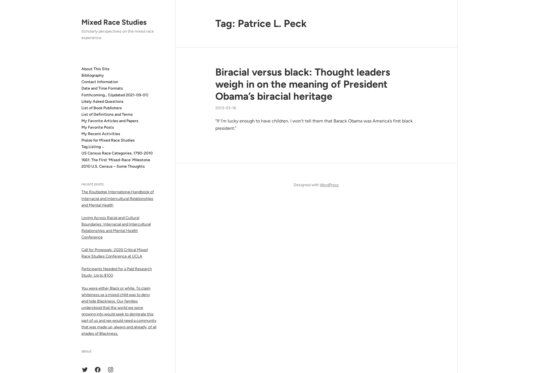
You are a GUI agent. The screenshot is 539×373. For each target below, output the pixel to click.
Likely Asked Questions (102, 101)
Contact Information (99, 81)
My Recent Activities (100, 133)
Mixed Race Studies (114, 22)
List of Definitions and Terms (107, 114)
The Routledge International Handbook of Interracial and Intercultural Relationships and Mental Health (117, 198)
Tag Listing (91, 146)
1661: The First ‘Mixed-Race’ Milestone (115, 160)
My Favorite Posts (97, 127)
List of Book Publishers (101, 108)
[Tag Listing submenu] (103, 147)
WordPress (329, 185)
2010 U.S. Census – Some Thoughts (113, 166)
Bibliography (92, 75)
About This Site (95, 69)
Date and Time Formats (102, 88)
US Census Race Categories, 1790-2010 (117, 153)
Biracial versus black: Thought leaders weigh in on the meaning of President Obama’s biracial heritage (302, 84)
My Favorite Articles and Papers (109, 121)
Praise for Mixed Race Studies (108, 140)
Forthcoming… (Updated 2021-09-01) (114, 95)
